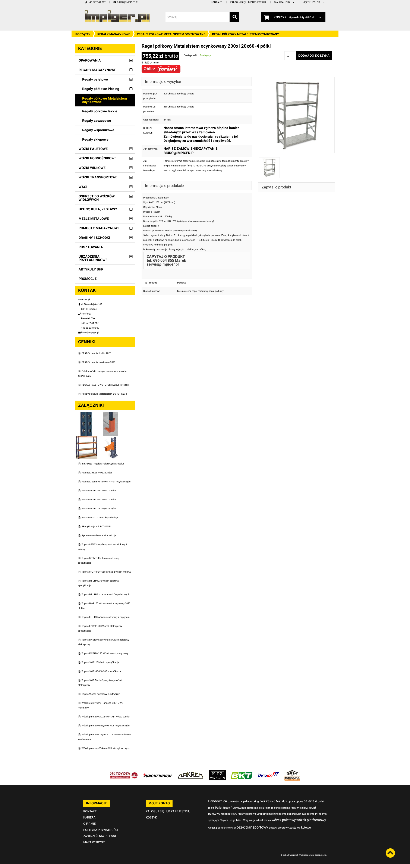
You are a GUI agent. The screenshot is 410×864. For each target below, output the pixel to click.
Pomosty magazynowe (99, 228)
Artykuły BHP (91, 269)
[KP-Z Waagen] (217, 772)
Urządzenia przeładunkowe (93, 258)
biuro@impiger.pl (128, 2)
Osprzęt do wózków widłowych (97, 198)
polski (312, 2)
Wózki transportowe (98, 177)
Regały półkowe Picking (100, 89)
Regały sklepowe (95, 139)
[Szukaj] (234, 17)
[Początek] (117, 16)
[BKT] (241, 772)
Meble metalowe (94, 219)
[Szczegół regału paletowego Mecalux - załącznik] (110, 438)
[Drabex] (268, 772)
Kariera (89, 817)
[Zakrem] (190, 772)
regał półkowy (216, 291)
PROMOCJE (88, 279)
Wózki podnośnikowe (97, 158)
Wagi (83, 187)
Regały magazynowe (113, 34)
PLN (282, 2)
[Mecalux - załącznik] (87, 414)
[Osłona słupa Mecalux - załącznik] (110, 414)
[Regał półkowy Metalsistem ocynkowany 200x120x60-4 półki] (297, 79)
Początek (83, 34)
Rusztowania (91, 247)
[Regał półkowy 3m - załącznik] (87, 438)
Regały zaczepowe (96, 121)
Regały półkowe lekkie (99, 111)
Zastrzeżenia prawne (100, 836)
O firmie (89, 823)
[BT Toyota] (124, 772)
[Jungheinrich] (157, 772)
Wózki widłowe (92, 168)
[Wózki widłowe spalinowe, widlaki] (292, 772)
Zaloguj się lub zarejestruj (248, 2)
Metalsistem (184, 291)
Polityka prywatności (100, 830)
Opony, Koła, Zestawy (98, 209)
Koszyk (151, 817)
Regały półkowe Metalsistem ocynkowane (171, 34)
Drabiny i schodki (94, 238)
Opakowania (90, 60)
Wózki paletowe (93, 149)
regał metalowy (200, 291)
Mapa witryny (94, 842)
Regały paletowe (95, 79)
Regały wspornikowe (98, 130)
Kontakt (216, 2)
